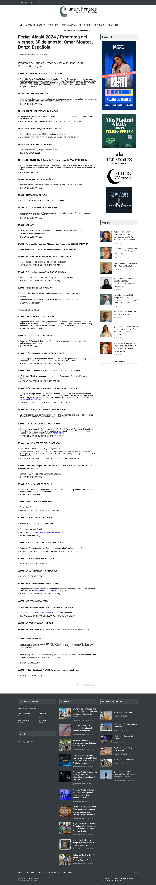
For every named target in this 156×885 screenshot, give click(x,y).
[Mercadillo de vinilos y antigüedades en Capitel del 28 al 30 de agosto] (65, 844)
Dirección (42, 723)
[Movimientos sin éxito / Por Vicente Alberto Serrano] (106, 316)
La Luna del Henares (32, 878)
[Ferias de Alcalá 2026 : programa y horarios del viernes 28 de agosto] (65, 730)
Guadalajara (54, 872)
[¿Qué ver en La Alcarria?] (106, 715)
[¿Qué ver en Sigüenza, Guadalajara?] (106, 751)
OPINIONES (99, 25)
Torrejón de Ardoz (78, 720)
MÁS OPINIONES (119, 361)
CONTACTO (113, 25)
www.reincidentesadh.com (30, 399)
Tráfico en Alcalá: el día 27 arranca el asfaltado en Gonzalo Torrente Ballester (83, 857)
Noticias (88, 783)
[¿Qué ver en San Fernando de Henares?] (106, 727)
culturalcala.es (58, 433)
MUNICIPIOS (84, 25)
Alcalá (20, 872)
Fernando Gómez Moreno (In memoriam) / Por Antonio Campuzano (125, 251)
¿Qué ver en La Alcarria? (123, 712)
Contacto (106, 878)
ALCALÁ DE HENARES (35, 25)
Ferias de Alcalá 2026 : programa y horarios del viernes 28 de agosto (82, 728)
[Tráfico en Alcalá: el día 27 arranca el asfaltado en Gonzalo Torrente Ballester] (65, 859)
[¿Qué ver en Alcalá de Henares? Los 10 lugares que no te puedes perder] (106, 774)
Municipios (68, 872)
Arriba (132, 872)
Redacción (42, 720)
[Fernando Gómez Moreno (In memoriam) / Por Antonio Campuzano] (106, 253)
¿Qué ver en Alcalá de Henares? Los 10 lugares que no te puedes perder (125, 774)
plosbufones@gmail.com (45, 591)
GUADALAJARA (69, 25)
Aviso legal (115, 878)
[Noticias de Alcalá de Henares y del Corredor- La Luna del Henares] (78, 13)
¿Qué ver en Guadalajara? (124, 760)
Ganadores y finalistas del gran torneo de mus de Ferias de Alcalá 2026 (84, 743)
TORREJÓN (53, 25)
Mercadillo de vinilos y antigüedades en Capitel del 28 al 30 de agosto (84, 842)
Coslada (41, 872)
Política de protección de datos (112, 880)
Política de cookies (127, 878)
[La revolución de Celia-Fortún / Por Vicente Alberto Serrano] (106, 268)
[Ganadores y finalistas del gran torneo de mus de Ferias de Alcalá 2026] (65, 745)
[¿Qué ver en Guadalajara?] (106, 763)
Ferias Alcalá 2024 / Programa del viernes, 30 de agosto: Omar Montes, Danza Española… (55, 42)
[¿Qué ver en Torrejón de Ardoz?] (106, 739)
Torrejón (30, 872)
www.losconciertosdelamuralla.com (49, 532)
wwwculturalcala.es (43, 613)
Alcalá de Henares (28, 54)
